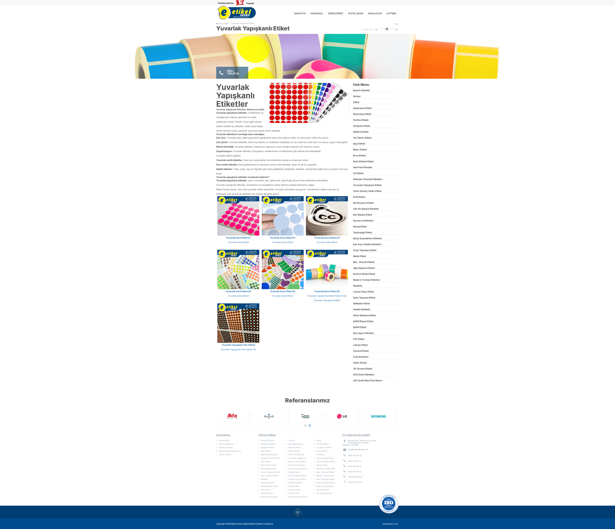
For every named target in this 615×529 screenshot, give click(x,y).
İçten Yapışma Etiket (364, 297)
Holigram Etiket (361, 125)
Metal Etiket (359, 256)
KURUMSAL (317, 13)
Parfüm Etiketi (361, 120)
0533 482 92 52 (355, 466)
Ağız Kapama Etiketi (364, 268)
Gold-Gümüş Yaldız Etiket (367, 191)
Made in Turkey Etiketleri (366, 279)
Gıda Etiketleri (361, 356)
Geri (397, 24)
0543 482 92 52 (355, 471)
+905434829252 (355, 476)
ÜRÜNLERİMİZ (335, 13)
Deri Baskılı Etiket (362, 214)
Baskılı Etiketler (361, 90)
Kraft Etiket (359, 197)
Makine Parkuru (225, 447)
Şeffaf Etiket (359, 327)
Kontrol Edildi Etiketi (364, 274)
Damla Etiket (360, 226)
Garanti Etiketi (361, 350)
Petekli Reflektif (361, 309)
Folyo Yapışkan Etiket (364, 250)
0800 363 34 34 (355, 455)
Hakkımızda (224, 440)
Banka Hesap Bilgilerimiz (229, 451)
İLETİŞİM (391, 13)
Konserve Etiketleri (363, 220)
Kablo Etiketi (360, 362)
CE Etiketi (358, 173)
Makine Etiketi (361, 131)
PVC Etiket (358, 339)
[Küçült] (376, 29)
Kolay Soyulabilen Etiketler (367, 238)
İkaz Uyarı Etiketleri (363, 333)
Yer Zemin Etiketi (362, 137)
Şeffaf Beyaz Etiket (363, 321)
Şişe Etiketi (359, 143)
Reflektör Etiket (361, 303)
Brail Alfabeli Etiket (363, 161)
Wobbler (357, 285)
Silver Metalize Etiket (364, 315)
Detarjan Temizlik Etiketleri (367, 179)
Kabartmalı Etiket (362, 108)
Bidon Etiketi (360, 149)
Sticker (357, 96)
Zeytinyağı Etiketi (362, 232)
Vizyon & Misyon (226, 444)
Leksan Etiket (360, 345)
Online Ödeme (224, 454)
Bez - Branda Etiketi (363, 262)
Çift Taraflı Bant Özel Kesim (367, 380)
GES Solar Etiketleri (363, 374)
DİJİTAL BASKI (355, 13)
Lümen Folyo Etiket (363, 291)
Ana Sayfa (224, 23)
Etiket (356, 102)
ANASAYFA (300, 13)
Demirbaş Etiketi (362, 114)
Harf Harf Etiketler (363, 167)
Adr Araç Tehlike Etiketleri (367, 244)
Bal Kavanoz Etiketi (363, 202)
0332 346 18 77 (355, 461)
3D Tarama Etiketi (362, 368)
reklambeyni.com (390, 524)
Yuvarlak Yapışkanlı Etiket (242, 23)
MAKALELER (375, 13)
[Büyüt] (397, 29)
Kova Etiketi (359, 155)
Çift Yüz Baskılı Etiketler (366, 208)
